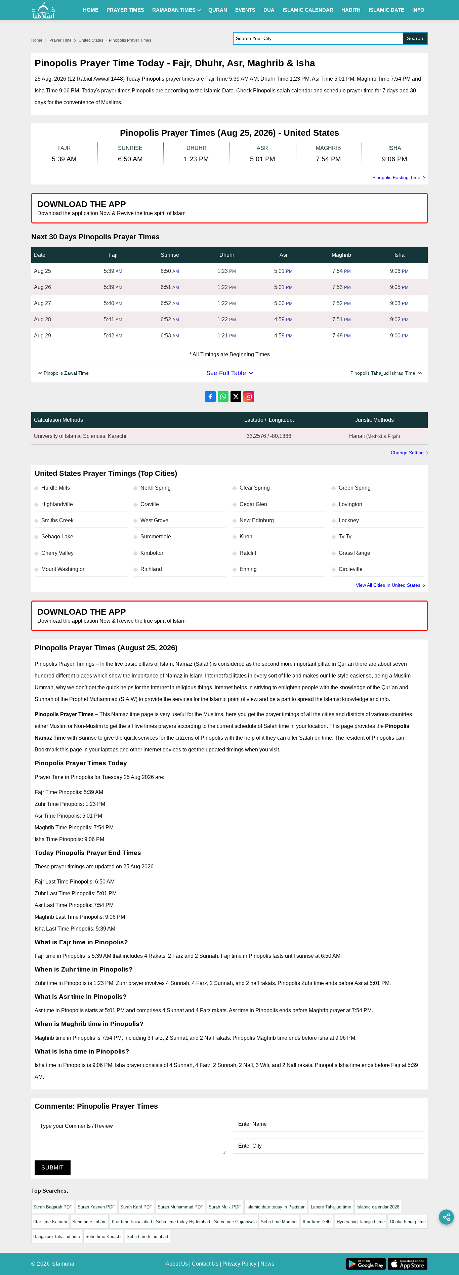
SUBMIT (52, 1167)
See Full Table (226, 373)
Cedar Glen (253, 504)
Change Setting (407, 452)
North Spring (155, 488)
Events (245, 10)
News (267, 1264)
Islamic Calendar (308, 10)
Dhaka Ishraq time (408, 1221)
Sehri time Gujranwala (235, 1221)
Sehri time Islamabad (147, 1236)
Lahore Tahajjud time (331, 1206)
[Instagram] (248, 396)
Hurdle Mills (55, 488)
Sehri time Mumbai (279, 1221)
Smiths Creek (57, 520)
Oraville (149, 504)
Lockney (349, 520)
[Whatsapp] (223, 396)
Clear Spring (255, 488)
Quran (217, 10)
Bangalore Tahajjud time (56, 1236)
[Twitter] (236, 396)
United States (91, 40)
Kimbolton (152, 553)
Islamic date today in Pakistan (275, 1206)
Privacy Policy (239, 1264)
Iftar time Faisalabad (132, 1221)
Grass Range (354, 553)
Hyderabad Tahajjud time (361, 1221)
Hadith (351, 10)
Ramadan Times (174, 10)
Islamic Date (386, 10)
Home (90, 10)
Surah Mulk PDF (225, 1206)
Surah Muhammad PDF (180, 1206)
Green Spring (355, 488)
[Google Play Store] (328, 208)
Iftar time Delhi (317, 1221)
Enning (248, 569)
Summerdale (155, 536)
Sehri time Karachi (103, 1236)
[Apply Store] (391, 208)
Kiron (246, 536)
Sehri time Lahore (89, 1221)
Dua (269, 10)
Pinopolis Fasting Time (396, 177)
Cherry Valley (57, 553)
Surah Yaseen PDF (96, 1206)
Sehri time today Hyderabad (183, 1221)
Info (418, 10)
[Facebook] (210, 396)
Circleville (351, 569)
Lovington (350, 504)
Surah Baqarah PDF (52, 1206)
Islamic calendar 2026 (378, 1206)
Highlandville (57, 504)
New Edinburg (257, 520)
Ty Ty (345, 536)
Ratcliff (248, 553)
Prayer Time (60, 40)
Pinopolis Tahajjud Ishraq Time (382, 373)
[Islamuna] (43, 10)
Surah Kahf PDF (136, 1206)
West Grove (154, 520)
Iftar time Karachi (50, 1221)
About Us (177, 1264)
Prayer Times (125, 10)
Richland (151, 569)
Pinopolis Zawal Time (66, 373)
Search (415, 38)
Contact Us (205, 1264)
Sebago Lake (57, 536)
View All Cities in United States (388, 585)
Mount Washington (63, 569)
